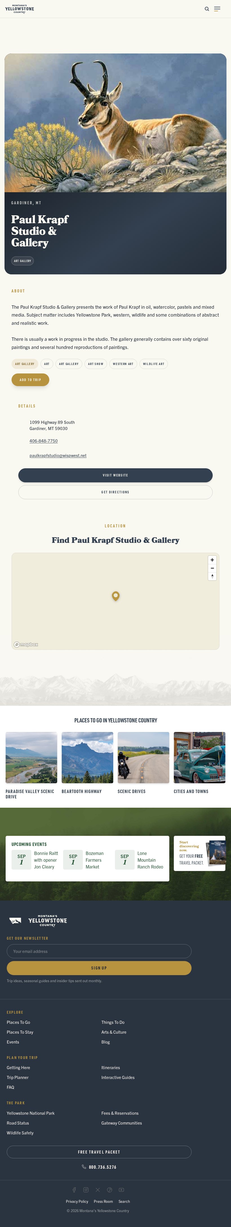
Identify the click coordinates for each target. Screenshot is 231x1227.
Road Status (18, 1122)
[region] (116, 601)
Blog (105, 1041)
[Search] (207, 9)
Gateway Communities (121, 1122)
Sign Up (99, 968)
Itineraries (110, 1067)
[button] (116, 596)
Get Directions (115, 492)
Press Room (103, 1201)
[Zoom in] (212, 560)
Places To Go (18, 1022)
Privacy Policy (77, 1201)
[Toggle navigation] (220, 9)
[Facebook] (74, 1190)
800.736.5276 (103, 1167)
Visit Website (115, 475)
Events (13, 1041)
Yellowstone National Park (31, 1113)
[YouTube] (121, 1190)
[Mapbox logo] (26, 644)
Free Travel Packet (99, 1152)
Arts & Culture (113, 1032)
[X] (98, 1190)
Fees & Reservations (120, 1113)
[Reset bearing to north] (212, 576)
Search (124, 1201)
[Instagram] (86, 1190)
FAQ (10, 1087)
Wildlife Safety (20, 1132)
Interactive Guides (118, 1077)
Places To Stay (20, 1032)
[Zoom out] (212, 568)
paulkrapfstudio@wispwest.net (58, 455)
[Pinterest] (109, 1190)
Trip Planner (17, 1077)
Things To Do (113, 1022)
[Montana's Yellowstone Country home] (20, 9)
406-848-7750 (44, 440)
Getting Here (18, 1067)
